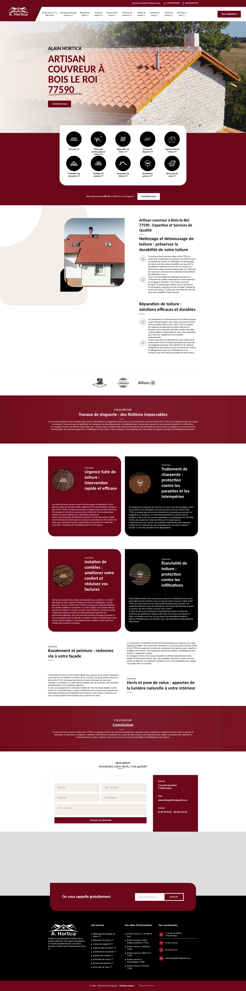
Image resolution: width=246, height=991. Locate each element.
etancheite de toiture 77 (103, 959)
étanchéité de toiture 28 (70, 939)
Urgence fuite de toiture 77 (104, 948)
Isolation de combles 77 (103, 956)
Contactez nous (59, 104)
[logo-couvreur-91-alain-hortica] (64, 936)
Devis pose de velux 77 (102, 967)
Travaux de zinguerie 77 (103, 944)
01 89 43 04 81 (173, 3)
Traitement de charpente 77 (104, 952)
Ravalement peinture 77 (103, 963)
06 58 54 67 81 (192, 3)
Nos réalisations (229, 14)
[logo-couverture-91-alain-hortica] (20, 14)
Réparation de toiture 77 (103, 940)
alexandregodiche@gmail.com (172, 800)
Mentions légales (126, 986)
